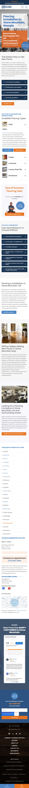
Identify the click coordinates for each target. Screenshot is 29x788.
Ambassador (14, 753)
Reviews (14, 740)
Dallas (5, 469)
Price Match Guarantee (11, 246)
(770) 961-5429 (14, 561)
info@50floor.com (15, 729)
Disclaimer (15, 774)
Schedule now (7, 103)
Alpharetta (6, 455)
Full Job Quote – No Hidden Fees (14, 241)
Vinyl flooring (5, 133)
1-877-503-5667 (15, 726)
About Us (14, 743)
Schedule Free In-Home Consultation (13, 434)
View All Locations (8, 312)
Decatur (5, 473)
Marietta (5, 501)
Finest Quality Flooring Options (13, 236)
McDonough (6, 509)
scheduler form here (21, 610)
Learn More (7, 150)
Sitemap (4, 774)
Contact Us (14, 748)
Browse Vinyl (19, 150)
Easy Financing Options (12, 97)
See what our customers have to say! (14, 3)
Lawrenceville (7, 491)
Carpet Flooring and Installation (13, 762)
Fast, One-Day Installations (12, 92)
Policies (9, 774)
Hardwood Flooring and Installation (14, 769)
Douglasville (6, 476)
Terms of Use (22, 774)
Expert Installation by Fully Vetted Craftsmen (14, 258)
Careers (14, 746)
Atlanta (5, 458)
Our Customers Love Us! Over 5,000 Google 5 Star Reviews (15, 269)
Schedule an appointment (14, 214)
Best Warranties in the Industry (13, 87)
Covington (6, 462)
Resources (14, 751)
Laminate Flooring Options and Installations (14, 766)
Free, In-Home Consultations (13, 82)
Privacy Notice (13, 777)
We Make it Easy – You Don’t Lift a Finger (14, 252)
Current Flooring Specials (14, 738)
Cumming (6, 466)
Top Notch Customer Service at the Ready (14, 264)
